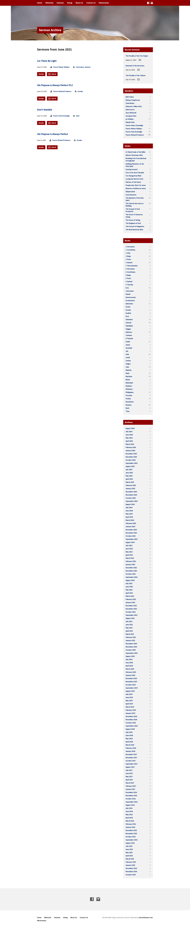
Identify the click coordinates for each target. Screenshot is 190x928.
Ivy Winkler (130, 119)
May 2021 (129, 628)
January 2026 (130, 450)
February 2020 (131, 672)
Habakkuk (129, 326)
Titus (128, 411)
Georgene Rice (131, 116)
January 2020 (130, 675)
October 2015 (131, 837)
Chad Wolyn (130, 103)
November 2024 (131, 495)
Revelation (130, 402)
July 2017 (129, 770)
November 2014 (131, 871)
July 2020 (129, 659)
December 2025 (131, 454)
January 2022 (130, 602)
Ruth (127, 408)
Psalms (128, 399)
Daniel (128, 294)
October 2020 (131, 650)
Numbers (129, 386)
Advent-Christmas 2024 (134, 155)
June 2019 (129, 697)
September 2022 (132, 577)
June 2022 (129, 587)
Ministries (49, 3)
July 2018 (129, 732)
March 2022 (130, 596)
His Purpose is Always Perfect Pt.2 (55, 85)
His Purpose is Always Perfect (52, 134)
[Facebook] (148, 3)
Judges (128, 364)
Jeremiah (129, 348)
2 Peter (128, 278)
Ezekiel (128, 313)
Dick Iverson (130, 109)
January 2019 (130, 713)
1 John (128, 253)
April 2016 (129, 818)
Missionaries (104, 3)
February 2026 (131, 447)
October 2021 (131, 612)
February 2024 (131, 523)
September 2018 (132, 726)
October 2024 (131, 498)
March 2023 (130, 558)
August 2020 (130, 656)
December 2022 (131, 568)
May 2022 (129, 590)
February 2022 (131, 599)
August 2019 (130, 691)
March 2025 (130, 482)
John (77, 116)
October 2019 (131, 685)
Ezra (127, 316)
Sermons (60, 3)
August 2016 (130, 805)
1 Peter (128, 259)
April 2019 (129, 704)
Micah (128, 380)
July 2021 (129, 621)
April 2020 (129, 666)
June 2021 (129, 625)
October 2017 (131, 761)
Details (41, 74)
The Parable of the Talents (136, 75)
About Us (79, 3)
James (128, 345)
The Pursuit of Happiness (135, 226)
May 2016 (129, 814)
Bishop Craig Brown (133, 100)
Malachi (128, 370)
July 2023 (129, 545)
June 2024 (129, 511)
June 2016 (129, 811)
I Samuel (129, 335)
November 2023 (131, 533)
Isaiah (128, 342)
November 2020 (131, 647)
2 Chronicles (130, 269)
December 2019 (131, 678)
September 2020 (132, 653)
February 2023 (131, 561)
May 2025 (129, 476)
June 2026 (129, 435)
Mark (127, 373)
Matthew (129, 376)
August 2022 (130, 580)
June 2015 (129, 849)
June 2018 (129, 735)
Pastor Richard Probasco (62, 91)
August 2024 (130, 504)
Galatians (129, 319)
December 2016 (131, 792)
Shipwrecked (130, 191)
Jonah (128, 357)
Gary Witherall (131, 113)
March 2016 (130, 821)
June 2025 (129, 473)
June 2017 (129, 773)
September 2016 (132, 802)
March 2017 (130, 783)
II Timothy (129, 338)
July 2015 (129, 846)
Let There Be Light (47, 61)
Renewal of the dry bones (135, 66)
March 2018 (130, 745)
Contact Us (90, 3)
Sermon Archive (50, 30)
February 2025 (131, 485)
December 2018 (131, 716)
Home (39, 3)
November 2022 (131, 571)
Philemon (129, 389)
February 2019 (131, 710)
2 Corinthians (130, 272)
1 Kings (128, 256)
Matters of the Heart (133, 182)
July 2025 (129, 469)
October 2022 (131, 574)
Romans (129, 405)
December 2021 (131, 606)
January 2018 (130, 751)
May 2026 (129, 438)
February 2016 (131, 824)
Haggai (128, 329)
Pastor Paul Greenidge (61, 116)
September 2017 (132, 764)
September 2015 (132, 840)
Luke (127, 367)
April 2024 (129, 517)
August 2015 (130, 843)
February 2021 (131, 637)
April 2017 (129, 780)
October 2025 (131, 460)
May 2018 (129, 738)
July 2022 (129, 583)
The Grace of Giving (133, 220)
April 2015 (129, 856)
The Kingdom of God (133, 223)
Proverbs (129, 395)
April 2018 (129, 742)
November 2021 (131, 609)
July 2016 (129, 808)
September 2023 (132, 539)
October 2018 (131, 723)
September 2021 (132, 615)
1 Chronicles (130, 247)
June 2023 (129, 549)
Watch (53, 74)
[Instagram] (152, 3)
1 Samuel (129, 262)
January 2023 (130, 564)
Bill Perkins (130, 97)
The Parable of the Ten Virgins (137, 56)
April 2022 (129, 593)
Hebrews (129, 332)
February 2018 (131, 748)
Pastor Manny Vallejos (61, 67)
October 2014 (131, 875)
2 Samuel (129, 281)
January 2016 (130, 827)
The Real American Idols (134, 229)
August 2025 (130, 466)
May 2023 (129, 552)
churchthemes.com (146, 917)
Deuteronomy (131, 297)
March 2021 (130, 634)
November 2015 (131, 833)
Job (127, 351)
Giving (69, 3)
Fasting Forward (131, 169)
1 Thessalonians (132, 266)
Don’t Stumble (44, 109)
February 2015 (131, 862)
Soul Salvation (131, 195)
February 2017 (131, 786)
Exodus (80, 91)
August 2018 (130, 729)
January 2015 (130, 865)
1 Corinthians (130, 250)
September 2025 (132, 463)
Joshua (128, 361)
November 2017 (131, 757)
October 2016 (131, 799)
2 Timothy (129, 285)
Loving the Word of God (134, 179)
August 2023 (130, 542)
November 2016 (131, 795)
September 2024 (132, 501)
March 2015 (130, 859)
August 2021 (130, 618)
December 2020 (131, 644)
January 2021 (130, 640)
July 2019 (129, 694)
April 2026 (129, 441)
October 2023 (131, 536)
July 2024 (129, 507)
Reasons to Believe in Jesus (136, 188)
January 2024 (130, 526)
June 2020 (129, 663)
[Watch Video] (140, 60)
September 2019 (132, 688)
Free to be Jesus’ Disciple (135, 172)
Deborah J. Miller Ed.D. (134, 106)
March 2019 (130, 707)
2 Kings (128, 275)
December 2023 (131, 530)
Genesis (87, 67)
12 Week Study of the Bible (135, 152)
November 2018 (131, 719)
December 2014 (131, 868)
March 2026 (130, 444)
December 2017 (131, 754)
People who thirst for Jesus (136, 185)
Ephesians (129, 304)
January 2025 (130, 488)
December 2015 (131, 830)
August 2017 (130, 767)
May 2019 (129, 700)
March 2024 (130, 520)
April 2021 (129, 631)
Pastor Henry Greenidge (134, 125)
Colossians (80, 67)
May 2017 (129, 776)
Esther (128, 307)
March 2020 (130, 669)
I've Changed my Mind (133, 176)
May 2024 (129, 514)
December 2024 (131, 492)
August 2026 (130, 428)
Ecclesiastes (130, 300)
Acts (127, 288)
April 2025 (129, 479)
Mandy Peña (130, 122)
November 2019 (131, 681)
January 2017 (130, 789)
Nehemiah (129, 383)
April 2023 (129, 555)
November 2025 (131, 457)
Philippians (130, 392)
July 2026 (129, 431)
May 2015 (129, 852)
